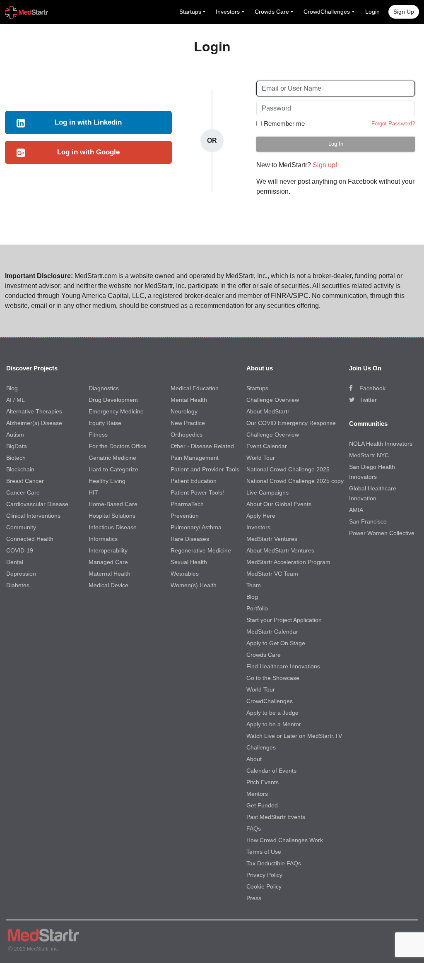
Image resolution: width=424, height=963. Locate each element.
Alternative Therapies (34, 411)
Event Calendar (266, 446)
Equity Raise (105, 423)
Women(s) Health (194, 585)
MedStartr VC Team (272, 573)
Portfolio (257, 608)
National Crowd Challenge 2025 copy (295, 481)
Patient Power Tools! (197, 492)
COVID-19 (19, 550)
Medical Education (195, 388)
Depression (21, 573)
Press (253, 898)
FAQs (253, 828)
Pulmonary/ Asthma (196, 527)
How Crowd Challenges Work (284, 840)
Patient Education (194, 481)
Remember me (284, 123)
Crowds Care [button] (272, 11)
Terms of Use (263, 851)
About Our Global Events (278, 504)
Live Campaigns (267, 492)
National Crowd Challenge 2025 (288, 469)
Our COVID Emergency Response (291, 423)
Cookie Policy (264, 886)
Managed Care (108, 562)
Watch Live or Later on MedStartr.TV (294, 735)
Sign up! (325, 164)
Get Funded (262, 805)
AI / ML (15, 399)
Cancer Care (23, 492)
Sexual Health (189, 562)
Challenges (261, 747)
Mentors (257, 793)
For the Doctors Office (118, 446)
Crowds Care (263, 654)
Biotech (16, 457)
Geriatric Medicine (112, 457)
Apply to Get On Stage (275, 643)
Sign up (403, 11)
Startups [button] (190, 11)
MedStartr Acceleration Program (288, 562)
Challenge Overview (272, 399)
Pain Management (195, 457)
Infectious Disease (113, 527)
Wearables (185, 573)
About (254, 759)
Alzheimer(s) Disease (34, 423)
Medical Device (108, 585)
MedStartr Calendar (272, 631)
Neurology (184, 411)
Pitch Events (262, 782)
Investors (258, 527)
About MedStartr (267, 411)
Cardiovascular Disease (37, 504)
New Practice (188, 423)
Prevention (185, 515)
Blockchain (20, 469)
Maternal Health (109, 573)
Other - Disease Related (202, 446)
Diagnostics (104, 388)
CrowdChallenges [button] (327, 11)
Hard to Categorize (113, 469)
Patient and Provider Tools (205, 469)
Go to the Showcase (272, 678)
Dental (14, 562)
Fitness (98, 434)
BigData (16, 446)
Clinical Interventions (33, 515)
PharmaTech (187, 504)
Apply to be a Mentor (273, 724)
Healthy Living (107, 481)
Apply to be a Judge (272, 712)
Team (253, 585)
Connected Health (29, 539)
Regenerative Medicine (201, 550)
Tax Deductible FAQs (273, 863)
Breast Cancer (25, 481)
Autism (15, 434)
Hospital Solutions (112, 515)
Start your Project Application (284, 620)
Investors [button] (228, 11)
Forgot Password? (393, 123)
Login (372, 11)
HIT (93, 492)
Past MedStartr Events (275, 817)
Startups (257, 388)
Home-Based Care (113, 504)
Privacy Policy (264, 875)
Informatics (103, 539)
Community (21, 527)
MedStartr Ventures (271, 539)
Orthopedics (186, 434)
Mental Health (189, 399)
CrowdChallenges (269, 701)
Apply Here (260, 515)
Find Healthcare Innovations (283, 666)
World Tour (260, 457)
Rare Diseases (190, 539)
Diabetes (17, 585)
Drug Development (113, 399)
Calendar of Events (271, 770)
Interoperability (108, 550)
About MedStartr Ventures (280, 550)
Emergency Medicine (116, 411)
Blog (12, 388)
